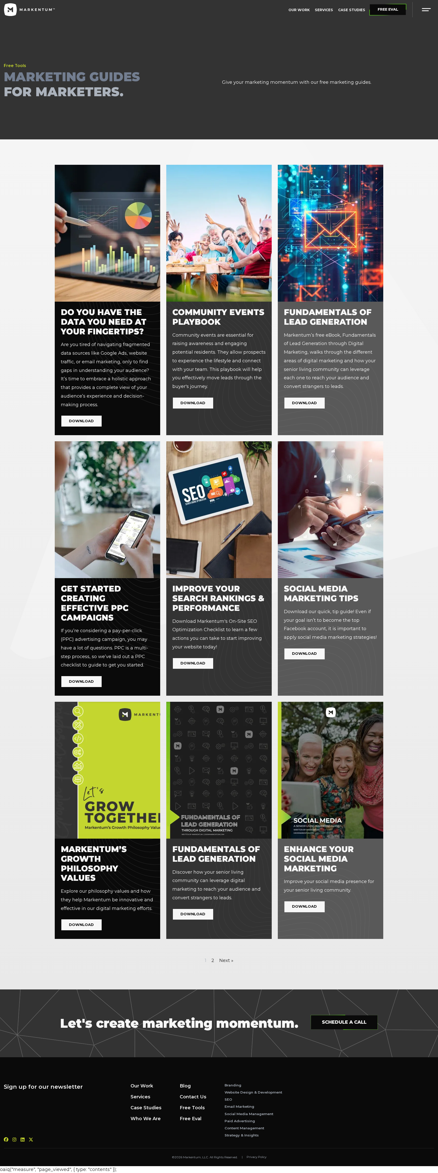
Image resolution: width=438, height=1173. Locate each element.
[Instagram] (14, 1139)
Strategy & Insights (242, 1135)
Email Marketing (239, 1106)
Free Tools (192, 1108)
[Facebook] (6, 1139)
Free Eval (191, 1118)
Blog (185, 1086)
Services (324, 10)
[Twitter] (31, 1139)
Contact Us (193, 1097)
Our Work (299, 10)
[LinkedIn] (23, 1139)
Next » (226, 960)
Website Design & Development (253, 1092)
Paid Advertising (240, 1121)
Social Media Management (249, 1114)
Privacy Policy (256, 1157)
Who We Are (146, 1118)
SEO (228, 1099)
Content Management (244, 1128)
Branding (233, 1085)
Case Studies (351, 10)
